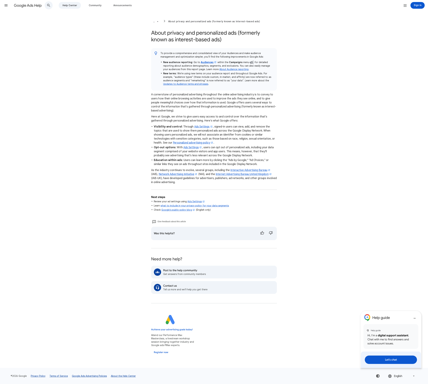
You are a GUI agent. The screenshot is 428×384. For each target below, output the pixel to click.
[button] (6, 5)
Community (95, 5)
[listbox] (401, 376)
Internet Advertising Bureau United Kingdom (242, 174)
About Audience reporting (233, 69)
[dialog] (390, 339)
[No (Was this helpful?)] (271, 233)
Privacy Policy (38, 375)
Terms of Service (58, 375)
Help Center (70, 5)
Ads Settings (202, 126)
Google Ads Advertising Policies (89, 375)
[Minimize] (414, 317)
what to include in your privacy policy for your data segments (194, 205)
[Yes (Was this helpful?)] (262, 233)
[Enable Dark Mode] (378, 376)
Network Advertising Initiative (176, 174)
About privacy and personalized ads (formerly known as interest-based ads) (214, 21)
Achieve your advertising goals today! (172, 329)
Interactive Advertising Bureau (248, 170)
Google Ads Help (28, 5)
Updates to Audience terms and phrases (185, 84)
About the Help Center (123, 375)
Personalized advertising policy (191, 142)
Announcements (122, 5)
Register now (161, 352)
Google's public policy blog (176, 209)
